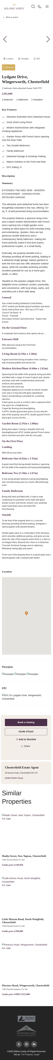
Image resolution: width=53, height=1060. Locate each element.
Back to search (12, 17)
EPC (38, 59)
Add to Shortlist (27, 739)
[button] (48, 39)
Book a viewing (26, 722)
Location (9, 59)
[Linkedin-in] (34, 1044)
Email (20, 778)
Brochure (10, 67)
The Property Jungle (30, 1054)
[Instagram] (26, 1044)
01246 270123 (26, 731)
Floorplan (25, 59)
